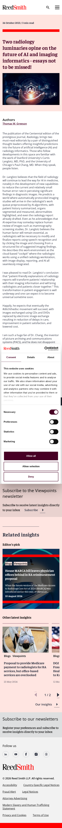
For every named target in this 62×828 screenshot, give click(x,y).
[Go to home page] (15, 7)
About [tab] (50, 357)
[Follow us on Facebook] (26, 754)
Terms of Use (41, 815)
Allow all (31, 456)
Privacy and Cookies (14, 815)
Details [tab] (31, 357)
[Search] (48, 7)
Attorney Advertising (15, 798)
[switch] (53, 421)
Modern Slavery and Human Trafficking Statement (26, 806)
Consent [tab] (11, 357)
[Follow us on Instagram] (36, 754)
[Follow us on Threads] (46, 754)
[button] (58, 695)
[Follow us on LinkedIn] (6, 754)
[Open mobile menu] (57, 7)
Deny (31, 476)
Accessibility (10, 785)
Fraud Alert (9, 791)
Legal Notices (30, 791)
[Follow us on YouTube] (16, 754)
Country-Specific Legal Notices (41, 785)
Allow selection (31, 466)
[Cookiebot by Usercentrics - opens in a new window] (44, 349)
